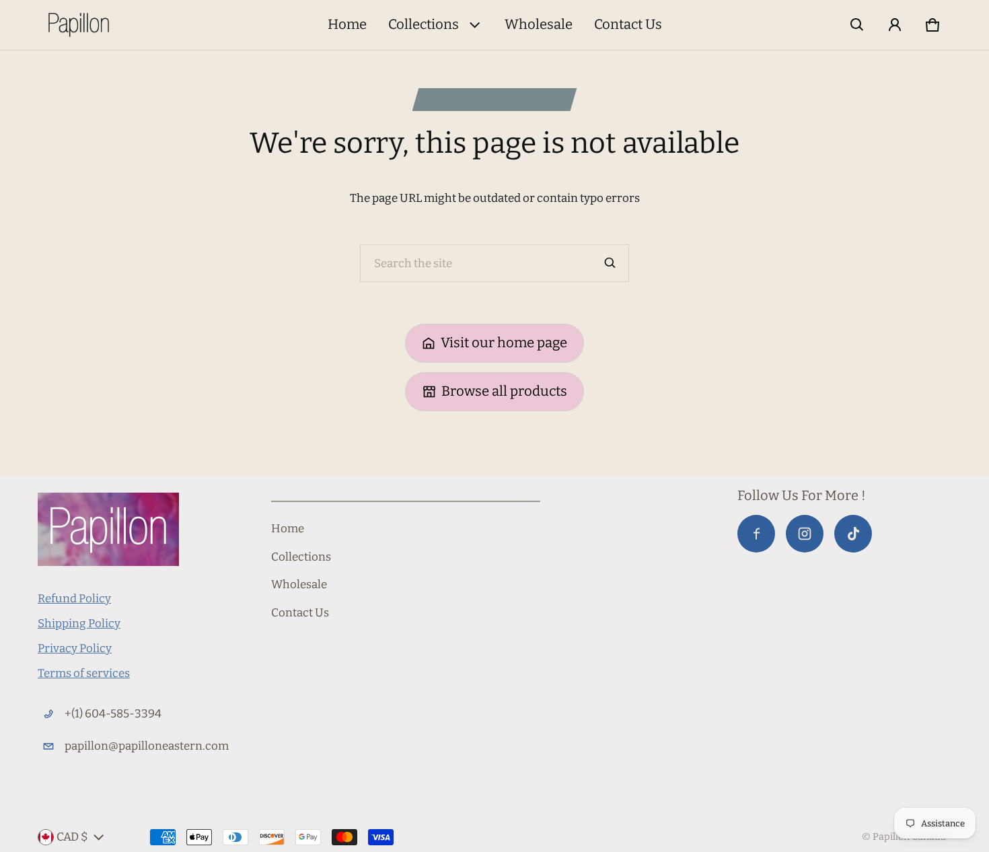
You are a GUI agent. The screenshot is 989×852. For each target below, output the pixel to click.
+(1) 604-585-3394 (113, 714)
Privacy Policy (75, 648)
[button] (857, 25)
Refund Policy (74, 599)
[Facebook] (756, 534)
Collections (423, 24)
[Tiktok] (853, 534)
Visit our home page (504, 342)
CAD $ (72, 837)
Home (347, 24)
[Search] (610, 263)
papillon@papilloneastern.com (147, 746)
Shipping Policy (79, 623)
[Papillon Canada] (78, 25)
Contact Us (628, 24)
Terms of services (84, 673)
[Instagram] (804, 534)
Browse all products (504, 391)
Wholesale (539, 24)
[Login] (895, 25)
